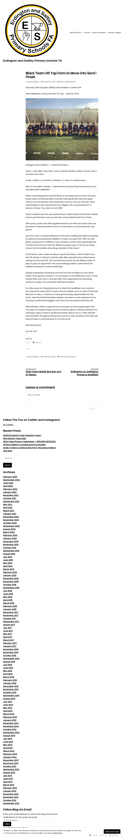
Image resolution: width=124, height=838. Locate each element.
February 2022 (10, 489)
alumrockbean (33, 81)
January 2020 (10, 538)
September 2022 (11, 479)
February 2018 (10, 606)
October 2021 (9, 498)
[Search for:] (23, 458)
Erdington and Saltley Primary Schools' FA (32, 61)
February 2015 (10, 717)
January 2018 (9, 609)
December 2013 (10, 760)
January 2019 (9, 575)
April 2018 (7, 600)
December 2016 (10, 649)
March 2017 (8, 640)
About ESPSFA (75, 32)
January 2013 (9, 791)
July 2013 (7, 775)
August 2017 (9, 624)
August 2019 (9, 553)
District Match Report (67, 81)
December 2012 (10, 794)
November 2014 (11, 726)
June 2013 (8, 778)
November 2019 (10, 544)
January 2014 (9, 757)
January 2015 (9, 720)
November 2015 (11, 689)
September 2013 (11, 769)
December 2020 (11, 516)
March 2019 (8, 569)
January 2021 (9, 513)
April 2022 (8, 486)
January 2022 (10, 492)
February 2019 (10, 572)
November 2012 (10, 797)
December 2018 (11, 578)
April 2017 (7, 637)
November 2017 (10, 615)
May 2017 (7, 634)
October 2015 (9, 692)
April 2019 (7, 566)
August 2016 (9, 661)
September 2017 (11, 621)
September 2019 (11, 550)
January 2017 (9, 646)
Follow (7, 824)
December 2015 (11, 686)
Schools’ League (114, 32)
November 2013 (10, 763)
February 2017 (10, 643)
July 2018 (7, 590)
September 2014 (11, 732)
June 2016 (8, 667)
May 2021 (7, 504)
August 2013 (9, 772)
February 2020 (10, 535)
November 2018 (11, 581)
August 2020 (9, 529)
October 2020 (10, 523)
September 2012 (11, 803)
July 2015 (7, 701)
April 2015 (7, 711)
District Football (98, 32)
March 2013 (8, 785)
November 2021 (10, 495)
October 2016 (9, 655)
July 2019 (7, 557)
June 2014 (8, 741)
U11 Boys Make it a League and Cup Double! (24, 444)
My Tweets (8, 424)
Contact (87, 32)
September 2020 (11, 526)
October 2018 (9, 584)
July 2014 (7, 738)
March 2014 (8, 751)
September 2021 (11, 501)
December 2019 (10, 541)
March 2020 (9, 532)
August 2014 (9, 735)
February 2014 (10, 754)
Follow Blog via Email (17, 809)
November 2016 (10, 652)
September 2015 (11, 695)
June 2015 (8, 704)
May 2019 (7, 563)
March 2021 (8, 510)
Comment (92, 409)
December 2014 (11, 723)
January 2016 (9, 683)
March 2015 (8, 714)
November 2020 (11, 520)
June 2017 (8, 630)
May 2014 (7, 744)
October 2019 (9, 547)
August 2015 (9, 698)
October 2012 (9, 800)
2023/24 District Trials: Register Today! (22, 435)
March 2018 (8, 603)
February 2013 (10, 788)
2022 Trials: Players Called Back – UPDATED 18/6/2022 (29, 441)
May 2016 (7, 671)
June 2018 (8, 593)
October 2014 (9, 729)
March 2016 (8, 677)
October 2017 (9, 618)
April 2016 (7, 674)
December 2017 (10, 612)
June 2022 (8, 483)
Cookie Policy (57, 833)
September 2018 (11, 587)
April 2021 (7, 507)
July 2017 (7, 627)
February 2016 (10, 680)
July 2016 (7, 664)
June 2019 (8, 560)
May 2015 (7, 707)
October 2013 (9, 766)
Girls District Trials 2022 (14, 438)
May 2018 (7, 597)
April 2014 (8, 748)
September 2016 (11, 658)
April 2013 (7, 781)
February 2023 (10, 476)
